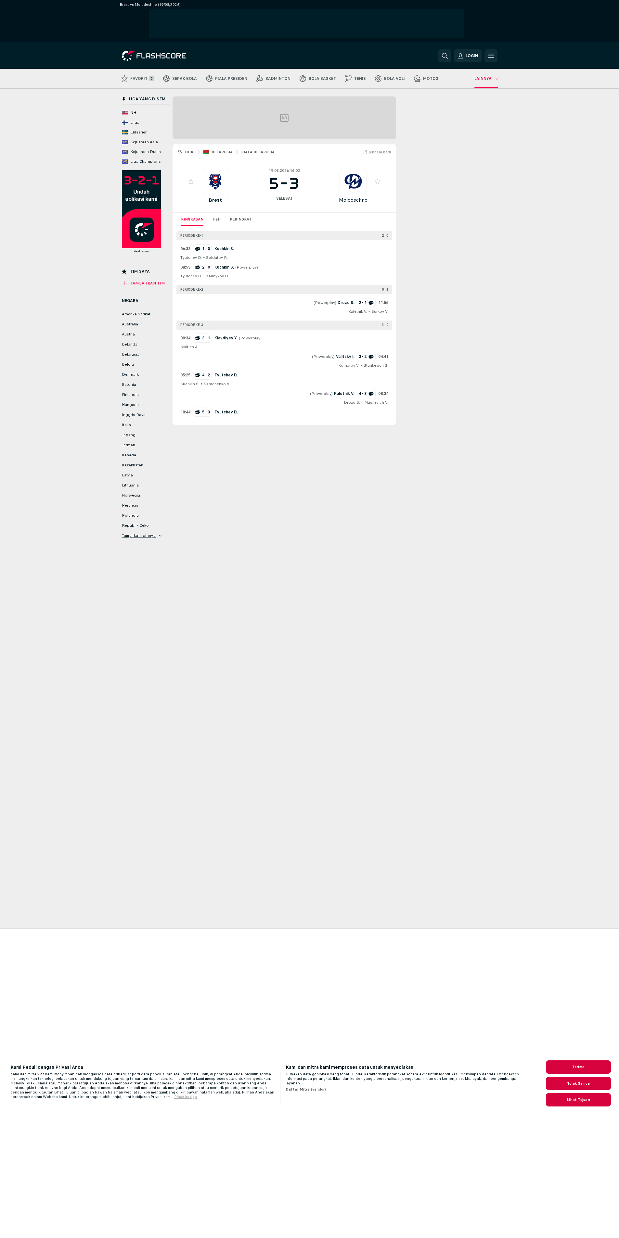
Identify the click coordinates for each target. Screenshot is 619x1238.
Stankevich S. (376, 365)
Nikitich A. (189, 346)
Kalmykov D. (217, 276)
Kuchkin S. (190, 383)
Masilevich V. (376, 402)
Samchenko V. (217, 383)
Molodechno (353, 200)
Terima (578, 1067)
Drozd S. (352, 402)
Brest (215, 200)
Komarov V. (348, 365)
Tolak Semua (578, 1083)
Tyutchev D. (191, 257)
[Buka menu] (490, 55)
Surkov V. (379, 311)
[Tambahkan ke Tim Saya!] (191, 181)
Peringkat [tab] (240, 219)
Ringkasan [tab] (192, 219)
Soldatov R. (217, 257)
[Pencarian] (444, 55)
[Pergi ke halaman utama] (166, 56)
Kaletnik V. (357, 311)
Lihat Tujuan (578, 1099)
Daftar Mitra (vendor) (306, 1089)
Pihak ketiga (185, 1096)
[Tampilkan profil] (215, 181)
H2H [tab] (217, 219)
